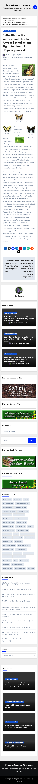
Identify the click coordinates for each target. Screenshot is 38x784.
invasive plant (18, 537)
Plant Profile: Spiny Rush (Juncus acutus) (16, 590)
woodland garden (20, 568)
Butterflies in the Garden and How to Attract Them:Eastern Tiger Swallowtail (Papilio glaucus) (17, 43)
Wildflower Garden (11, 679)
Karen (10, 55)
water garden (7, 560)
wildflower (6, 564)
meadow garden (29, 537)
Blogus (29, 779)
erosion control (21, 522)
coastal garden (7, 507)
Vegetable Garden (19, 557)
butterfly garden (8, 503)
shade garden (7, 557)
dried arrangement (21, 518)
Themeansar (19, 781)
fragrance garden (8, 530)
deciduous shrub (19, 515)
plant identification (24, 545)
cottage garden (23, 511)
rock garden (7, 553)
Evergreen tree (20, 526)
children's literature (22, 503)
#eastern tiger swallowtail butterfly (15, 57)
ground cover (7, 534)
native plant (18, 541)
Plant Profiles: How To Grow (14, 701)
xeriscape (31, 568)
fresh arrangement (22, 530)
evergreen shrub (8, 526)
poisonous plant (8, 549)
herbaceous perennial (27, 534)
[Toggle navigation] (2, 7)
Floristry (30, 526)
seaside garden (28, 553)
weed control (24, 560)
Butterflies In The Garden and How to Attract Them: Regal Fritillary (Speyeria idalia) (12, 266)
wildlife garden (7, 568)
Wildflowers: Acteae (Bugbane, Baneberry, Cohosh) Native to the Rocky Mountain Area (18, 685)
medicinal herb (7, 541)
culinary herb (7, 515)
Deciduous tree (7, 518)
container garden (20, 507)
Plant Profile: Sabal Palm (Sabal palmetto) (16, 627)
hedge (16, 534)
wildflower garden (17, 564)
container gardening (9, 511)
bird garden (17, 499)
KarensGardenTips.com (17, 5)
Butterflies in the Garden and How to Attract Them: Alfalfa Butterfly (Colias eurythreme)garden (19, 319)
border (26, 499)
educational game (8, 522)
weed (15, 560)
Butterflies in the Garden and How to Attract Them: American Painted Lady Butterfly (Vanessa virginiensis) (26, 269)
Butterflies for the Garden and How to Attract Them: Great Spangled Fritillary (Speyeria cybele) (19, 359)
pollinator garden (21, 549)
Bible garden (7, 499)
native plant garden (9, 545)
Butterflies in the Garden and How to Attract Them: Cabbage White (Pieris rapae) (18, 339)
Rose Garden (17, 553)
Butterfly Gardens (9, 31)
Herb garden (7, 537)
